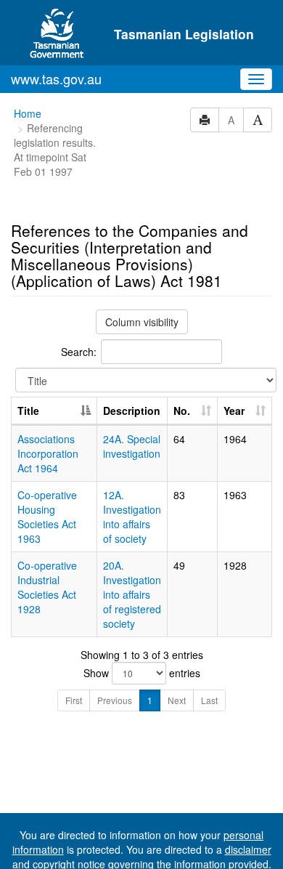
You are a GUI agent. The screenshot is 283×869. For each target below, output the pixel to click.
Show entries (141, 673)
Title (28, 410)
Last (209, 700)
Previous (114, 700)
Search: (79, 351)
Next (177, 700)
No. (181, 410)
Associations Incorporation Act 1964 (47, 453)
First (73, 700)
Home (27, 113)
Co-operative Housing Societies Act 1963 (47, 517)
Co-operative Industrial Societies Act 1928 (47, 587)
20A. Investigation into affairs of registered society (132, 594)
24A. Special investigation (131, 446)
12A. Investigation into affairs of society (132, 517)
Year (234, 410)
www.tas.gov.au (56, 78)
